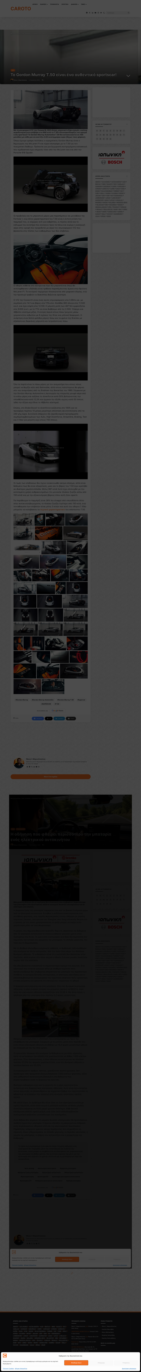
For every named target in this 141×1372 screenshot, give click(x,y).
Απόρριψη (101, 1363)
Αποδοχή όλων (76, 1363)
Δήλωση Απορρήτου (21, 1368)
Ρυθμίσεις (126, 1363)
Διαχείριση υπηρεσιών (129, 1368)
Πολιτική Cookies (8, 1368)
